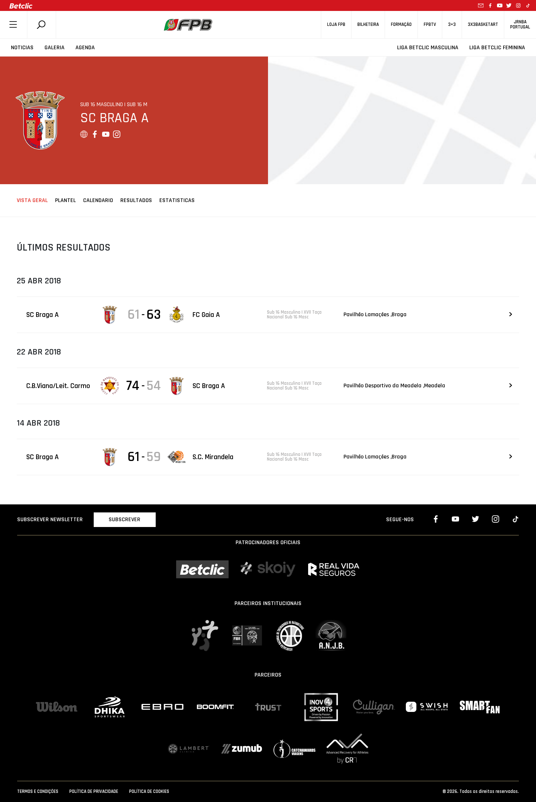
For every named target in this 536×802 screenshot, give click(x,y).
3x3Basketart (483, 25)
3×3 (452, 25)
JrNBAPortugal (520, 24)
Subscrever (124, 519)
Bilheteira (368, 25)
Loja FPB (336, 25)
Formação (401, 25)
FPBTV (430, 25)
